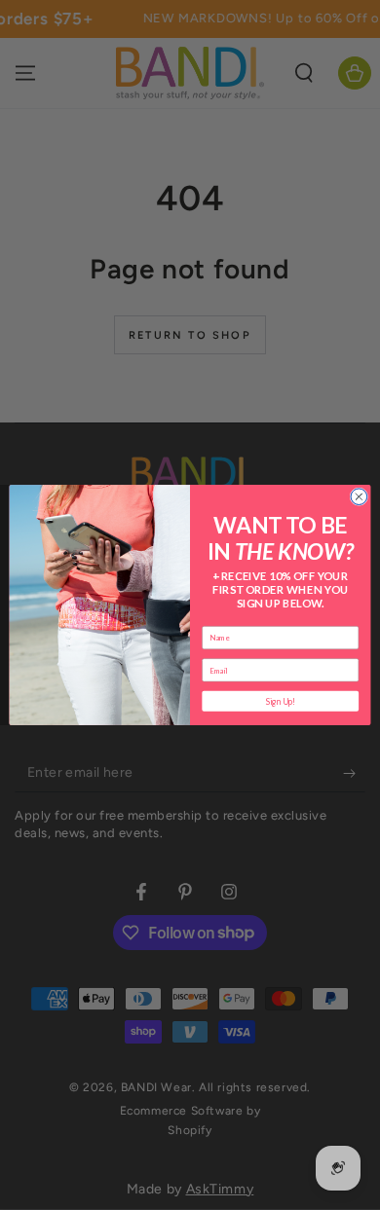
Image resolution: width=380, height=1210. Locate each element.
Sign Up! (280, 701)
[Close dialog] (359, 497)
